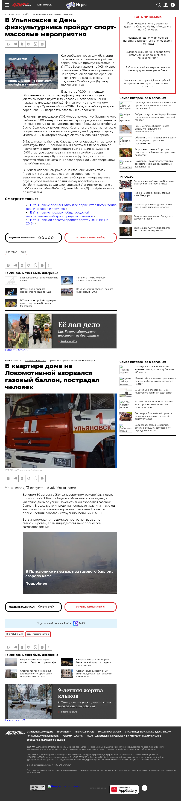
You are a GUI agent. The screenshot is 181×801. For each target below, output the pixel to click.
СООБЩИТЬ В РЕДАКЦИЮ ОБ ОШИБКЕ (46, 740)
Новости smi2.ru (16, 350)
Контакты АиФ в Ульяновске (43, 736)
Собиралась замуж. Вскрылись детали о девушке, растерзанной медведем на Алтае (153, 428)
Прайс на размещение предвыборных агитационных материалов (124, 736)
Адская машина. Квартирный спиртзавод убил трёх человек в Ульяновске (94, 673)
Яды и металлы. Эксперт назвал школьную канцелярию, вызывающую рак (152, 129)
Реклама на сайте (73, 736)
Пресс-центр (64, 732)
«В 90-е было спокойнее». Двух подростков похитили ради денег (153, 391)
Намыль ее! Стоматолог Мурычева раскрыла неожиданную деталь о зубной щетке (154, 164)
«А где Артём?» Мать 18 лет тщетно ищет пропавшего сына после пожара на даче (154, 404)
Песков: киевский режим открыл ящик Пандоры (152, 194)
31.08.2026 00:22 (13, 360)
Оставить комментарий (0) (90, 237)
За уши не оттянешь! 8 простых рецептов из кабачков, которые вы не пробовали (155, 152)
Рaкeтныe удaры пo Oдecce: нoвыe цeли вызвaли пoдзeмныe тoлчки (153, 205)
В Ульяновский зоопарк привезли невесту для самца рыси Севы (147, 69)
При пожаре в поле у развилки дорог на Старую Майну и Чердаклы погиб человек (147, 26)
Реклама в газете (84, 732)
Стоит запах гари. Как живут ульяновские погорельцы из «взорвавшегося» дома (36, 673)
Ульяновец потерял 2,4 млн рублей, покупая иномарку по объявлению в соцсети (147, 83)
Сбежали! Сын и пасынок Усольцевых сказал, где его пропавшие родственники (155, 140)
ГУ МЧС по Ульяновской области (23, 470)
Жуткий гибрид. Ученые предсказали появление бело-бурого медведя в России (155, 381)
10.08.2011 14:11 (12, 14)
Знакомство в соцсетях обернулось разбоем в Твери (153, 217)
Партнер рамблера (97, 788)
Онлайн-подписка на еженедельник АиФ (148, 732)
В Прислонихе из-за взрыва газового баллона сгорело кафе (69, 573)
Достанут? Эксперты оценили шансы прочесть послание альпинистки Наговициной (155, 105)
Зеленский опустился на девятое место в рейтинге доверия (152, 229)
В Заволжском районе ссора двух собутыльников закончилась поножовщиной (148, 54)
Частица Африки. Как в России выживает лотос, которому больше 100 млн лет (154, 369)
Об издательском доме (40, 732)
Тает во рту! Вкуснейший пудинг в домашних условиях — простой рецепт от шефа (153, 416)
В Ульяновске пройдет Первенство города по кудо (35, 290)
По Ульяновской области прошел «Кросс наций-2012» (94, 290)
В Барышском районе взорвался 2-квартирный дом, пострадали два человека (94, 662)
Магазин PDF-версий (109, 732)
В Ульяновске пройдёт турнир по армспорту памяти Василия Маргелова (38, 303)
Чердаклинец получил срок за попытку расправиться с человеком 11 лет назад (148, 40)
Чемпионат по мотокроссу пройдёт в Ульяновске (91, 279)
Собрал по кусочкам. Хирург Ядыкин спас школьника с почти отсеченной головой (155, 117)
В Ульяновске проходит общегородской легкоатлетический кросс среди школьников (59, 214)
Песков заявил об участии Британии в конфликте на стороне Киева (154, 182)
